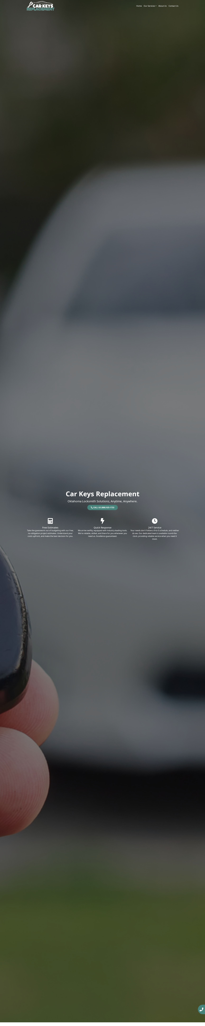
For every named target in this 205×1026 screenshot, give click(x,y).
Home (139, 6)
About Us (162, 6)
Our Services (149, 6)
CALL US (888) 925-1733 (103, 507)
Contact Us (173, 6)
